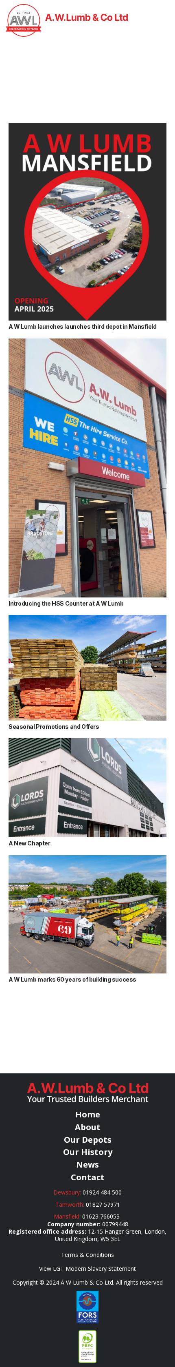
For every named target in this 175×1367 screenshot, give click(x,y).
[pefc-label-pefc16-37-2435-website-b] (87, 1346)
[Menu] (164, 20)
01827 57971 (103, 1204)
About (88, 1127)
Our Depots (88, 1139)
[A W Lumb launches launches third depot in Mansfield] (87, 127)
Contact (88, 1177)
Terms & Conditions (87, 1255)
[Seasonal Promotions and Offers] (87, 619)
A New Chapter (29, 843)
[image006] (87, 1307)
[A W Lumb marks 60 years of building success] (87, 859)
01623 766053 (101, 1216)
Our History (87, 1151)
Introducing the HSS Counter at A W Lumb (66, 603)
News (87, 1164)
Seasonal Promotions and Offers (54, 726)
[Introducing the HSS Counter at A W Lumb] (87, 342)
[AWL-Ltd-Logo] (67, 20)
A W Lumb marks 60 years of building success (72, 979)
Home (87, 1114)
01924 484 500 (102, 1192)
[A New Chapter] (87, 742)
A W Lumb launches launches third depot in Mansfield (83, 326)
